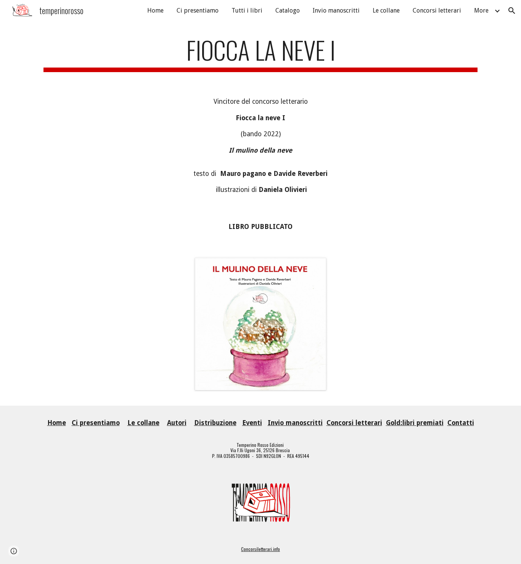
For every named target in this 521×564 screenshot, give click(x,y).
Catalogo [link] (287, 10)
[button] (512, 11)
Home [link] (155, 10)
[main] (260, 53)
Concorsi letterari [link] (437, 10)
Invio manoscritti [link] (336, 10)
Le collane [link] (386, 10)
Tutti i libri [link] (247, 10)
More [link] (481, 10)
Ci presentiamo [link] (198, 10)
